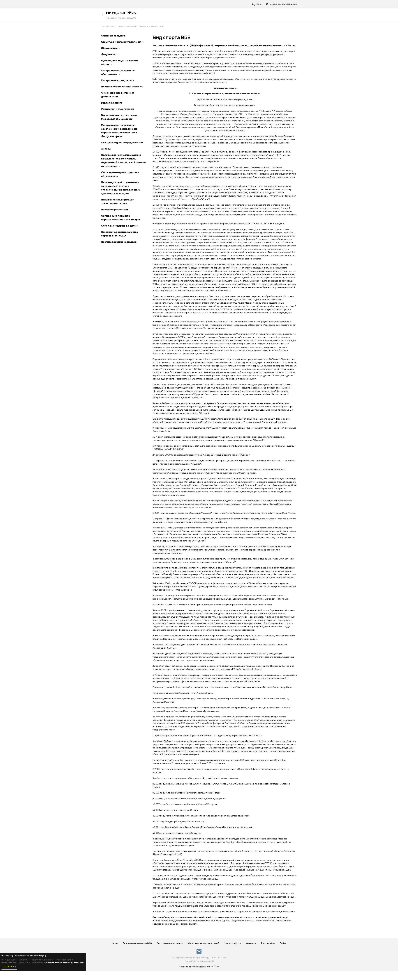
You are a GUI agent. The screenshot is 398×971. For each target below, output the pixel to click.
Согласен (9, 967)
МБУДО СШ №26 (121, 13)
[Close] (84, 955)
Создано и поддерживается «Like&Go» (199, 967)
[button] (143, 42)
